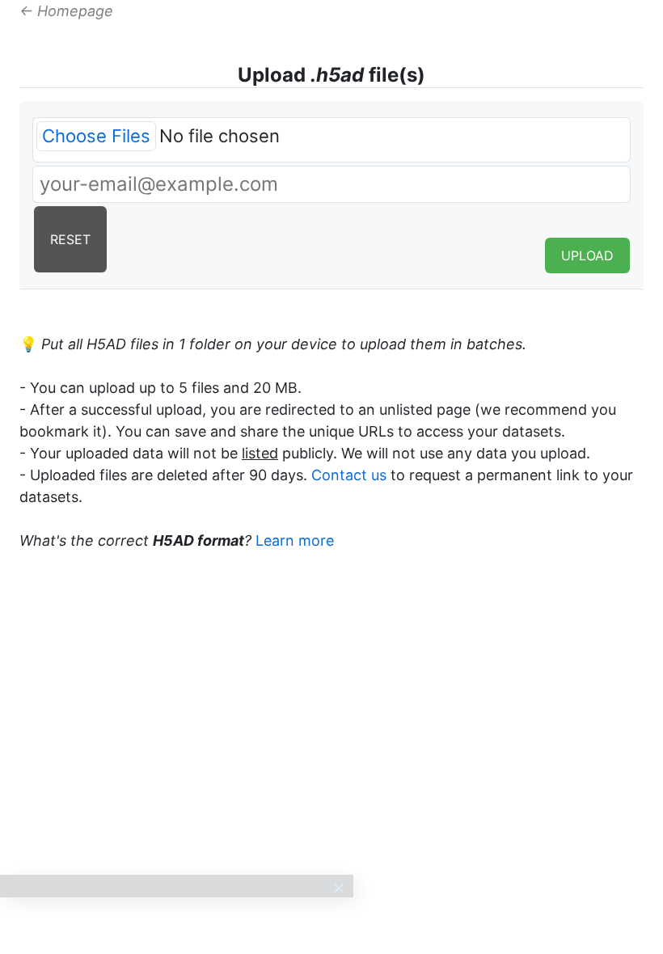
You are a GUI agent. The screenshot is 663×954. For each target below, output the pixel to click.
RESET (70, 239)
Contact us (348, 474)
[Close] (338, 887)
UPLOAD (587, 255)
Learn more (294, 540)
